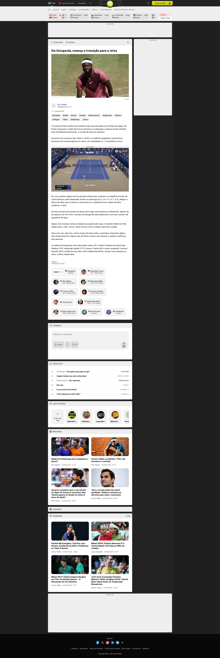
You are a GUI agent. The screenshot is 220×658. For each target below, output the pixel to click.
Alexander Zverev (97, 271)
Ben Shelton (67, 281)
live (163, 15)
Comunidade (82, 3)
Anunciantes (84, 648)
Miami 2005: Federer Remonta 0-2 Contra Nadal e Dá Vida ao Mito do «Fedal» (108, 545)
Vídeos (95, 10)
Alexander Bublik (96, 281)
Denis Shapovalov (69, 311)
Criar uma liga (57, 419)
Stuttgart (55, 120)
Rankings (72, 10)
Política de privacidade (112, 648)
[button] (90, 3)
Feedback (145, 648)
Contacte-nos (136, 648)
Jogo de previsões (68, 3)
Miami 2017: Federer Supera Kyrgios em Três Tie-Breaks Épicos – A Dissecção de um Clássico (68, 579)
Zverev (85, 120)
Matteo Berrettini (93, 301)
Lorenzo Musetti (97, 291)
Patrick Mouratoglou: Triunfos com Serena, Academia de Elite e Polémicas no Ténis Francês (69, 545)
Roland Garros (94, 115)
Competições (84, 10)
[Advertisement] (110, 30)
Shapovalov (107, 115)
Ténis (53, 3)
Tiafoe (65, 120)
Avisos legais (126, 648)
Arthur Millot (96, 498)
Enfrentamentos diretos (124, 10)
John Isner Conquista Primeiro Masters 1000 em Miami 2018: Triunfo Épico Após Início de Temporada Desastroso (109, 580)
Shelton (118, 115)
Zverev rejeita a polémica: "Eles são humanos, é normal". (108, 460)
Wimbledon (75, 120)
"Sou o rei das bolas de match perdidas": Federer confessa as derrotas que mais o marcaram (106, 492)
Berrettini (56, 115)
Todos (165, 18)
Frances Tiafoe (68, 291)
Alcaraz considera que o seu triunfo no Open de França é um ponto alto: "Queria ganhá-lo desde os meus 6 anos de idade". (68, 493)
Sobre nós (74, 648)
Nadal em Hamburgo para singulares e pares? (69, 460)
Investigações (106, 10)
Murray (73, 115)
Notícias (56, 10)
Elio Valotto (62, 105)
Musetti (82, 115)
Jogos (64, 10)
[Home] (49, 9)
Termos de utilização (96, 648)
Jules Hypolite (97, 552)
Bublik (65, 115)
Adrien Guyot (96, 588)
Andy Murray (67, 302)
